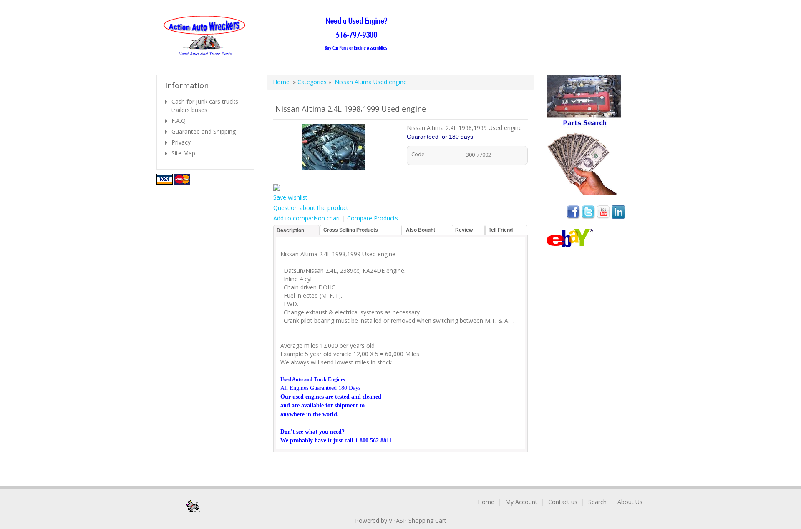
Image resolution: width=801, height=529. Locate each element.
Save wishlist (290, 197)
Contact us (562, 502)
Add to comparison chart (306, 218)
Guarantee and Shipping (203, 131)
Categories (312, 82)
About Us (629, 502)
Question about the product (310, 208)
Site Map (183, 153)
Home (281, 82)
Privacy (181, 142)
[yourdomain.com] (278, 36)
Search (597, 502)
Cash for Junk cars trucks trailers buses (204, 105)
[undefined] (333, 148)
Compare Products (372, 218)
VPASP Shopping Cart (417, 520)
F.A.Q (178, 121)
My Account (521, 502)
